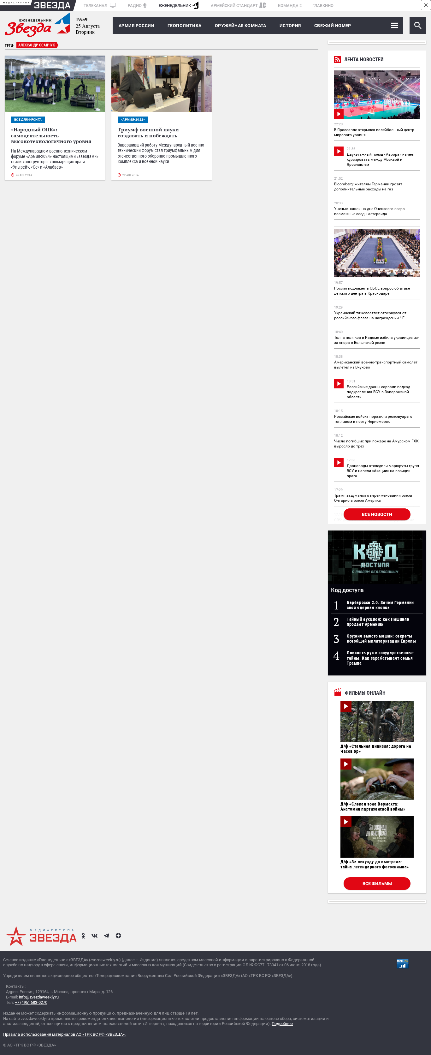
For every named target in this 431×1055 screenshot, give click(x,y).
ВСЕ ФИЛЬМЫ (377, 883)
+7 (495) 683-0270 (31, 1002)
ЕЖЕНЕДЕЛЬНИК (175, 5)
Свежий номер (332, 25)
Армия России (136, 25)
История (290, 25)
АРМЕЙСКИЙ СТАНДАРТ (234, 5)
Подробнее (282, 1023)
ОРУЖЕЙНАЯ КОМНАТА (240, 25)
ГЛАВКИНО (323, 5)
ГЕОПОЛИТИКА (185, 25)
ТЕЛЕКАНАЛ (96, 5)
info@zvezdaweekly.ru (39, 997)
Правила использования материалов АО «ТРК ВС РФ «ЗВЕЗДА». (64, 1034)
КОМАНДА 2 (290, 5)
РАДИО (135, 5)
